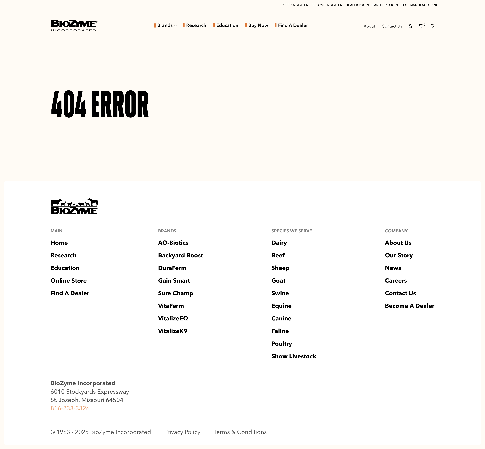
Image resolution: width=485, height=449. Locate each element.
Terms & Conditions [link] (240, 432)
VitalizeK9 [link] (172, 331)
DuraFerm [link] (172, 268)
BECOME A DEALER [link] (326, 5)
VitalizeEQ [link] (173, 318)
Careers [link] (396, 280)
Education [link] (227, 25)
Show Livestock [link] (293, 356)
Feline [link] (280, 331)
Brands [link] (165, 25)
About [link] (369, 26)
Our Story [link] (399, 255)
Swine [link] (280, 293)
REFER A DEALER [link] (295, 5)
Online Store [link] (69, 280)
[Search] (433, 26)
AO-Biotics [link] (173, 243)
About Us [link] (398, 243)
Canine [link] (281, 318)
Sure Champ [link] (175, 293)
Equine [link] (281, 306)
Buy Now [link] (258, 25)
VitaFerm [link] (171, 306)
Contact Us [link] (392, 26)
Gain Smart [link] (174, 280)
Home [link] (59, 243)
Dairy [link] (279, 243)
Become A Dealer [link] (409, 306)
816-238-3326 (70, 408)
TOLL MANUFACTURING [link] (420, 5)
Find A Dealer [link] (293, 25)
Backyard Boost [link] (180, 255)
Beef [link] (278, 255)
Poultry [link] (281, 344)
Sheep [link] (280, 268)
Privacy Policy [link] (182, 432)
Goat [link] (278, 280)
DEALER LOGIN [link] (357, 5)
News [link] (393, 268)
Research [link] (196, 25)
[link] (74, 25)
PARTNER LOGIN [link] (385, 5)
